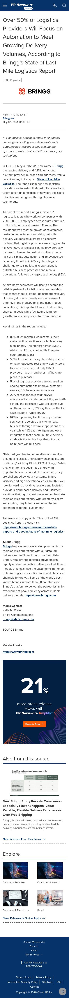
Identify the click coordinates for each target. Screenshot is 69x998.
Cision (40, 992)
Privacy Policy (43, 977)
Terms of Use (23, 977)
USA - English (11, 80)
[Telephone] (55, 5)
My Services (33, 955)
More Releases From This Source (22, 839)
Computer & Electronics (16, 910)
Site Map (47, 982)
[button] (34, 91)
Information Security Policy (23, 982)
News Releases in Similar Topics (22, 918)
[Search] (64, 5)
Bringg (58, 166)
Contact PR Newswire (34, 942)
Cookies (34, 987)
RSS (59, 982)
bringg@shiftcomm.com (18, 619)
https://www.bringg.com (40, 595)
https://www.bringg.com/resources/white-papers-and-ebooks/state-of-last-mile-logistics (33, 529)
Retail (40, 910)
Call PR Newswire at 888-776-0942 (35, 964)
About (34, 950)
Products (34, 946)
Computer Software (14, 883)
